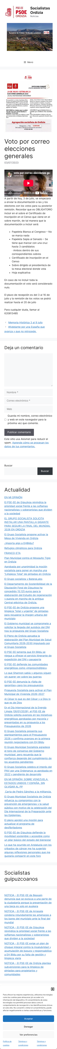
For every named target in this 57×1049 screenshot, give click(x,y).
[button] (52, 989)
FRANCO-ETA (12, 553)
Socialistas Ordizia (40, 10)
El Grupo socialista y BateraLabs (23, 579)
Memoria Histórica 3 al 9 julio (25, 322)
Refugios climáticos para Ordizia (23, 548)
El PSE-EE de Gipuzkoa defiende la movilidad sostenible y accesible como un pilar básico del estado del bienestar (27, 836)
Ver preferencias (28, 1034)
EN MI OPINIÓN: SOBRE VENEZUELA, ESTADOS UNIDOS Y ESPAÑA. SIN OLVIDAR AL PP (26, 783)
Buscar (8, 465)
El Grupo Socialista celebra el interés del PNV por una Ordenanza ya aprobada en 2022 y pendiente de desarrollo (28, 770)
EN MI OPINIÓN (13, 497)
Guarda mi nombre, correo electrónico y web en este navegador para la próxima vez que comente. (30, 419)
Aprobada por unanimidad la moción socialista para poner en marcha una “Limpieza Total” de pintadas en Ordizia (27, 570)
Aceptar (28, 1018)
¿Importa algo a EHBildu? (19, 543)
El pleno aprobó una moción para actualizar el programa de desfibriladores (23, 824)
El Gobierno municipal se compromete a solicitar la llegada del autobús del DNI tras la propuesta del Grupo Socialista (27, 627)
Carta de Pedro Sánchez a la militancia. (28, 791)
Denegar (28, 1026)
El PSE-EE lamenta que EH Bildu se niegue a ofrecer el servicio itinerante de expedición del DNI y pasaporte (28, 656)
